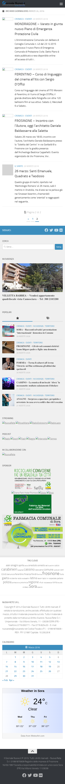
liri (48, 578)
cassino (29, 569)
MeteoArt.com (37, 736)
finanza (27, 574)
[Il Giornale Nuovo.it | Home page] (18, 3)
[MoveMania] (22, 423)
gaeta (5, 578)
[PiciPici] (32, 489)
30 (24, 676)
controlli (57, 570)
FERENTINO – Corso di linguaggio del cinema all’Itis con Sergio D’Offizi (38, 79)
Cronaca (19, 19)
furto (62, 574)
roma (54, 582)
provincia (24, 582)
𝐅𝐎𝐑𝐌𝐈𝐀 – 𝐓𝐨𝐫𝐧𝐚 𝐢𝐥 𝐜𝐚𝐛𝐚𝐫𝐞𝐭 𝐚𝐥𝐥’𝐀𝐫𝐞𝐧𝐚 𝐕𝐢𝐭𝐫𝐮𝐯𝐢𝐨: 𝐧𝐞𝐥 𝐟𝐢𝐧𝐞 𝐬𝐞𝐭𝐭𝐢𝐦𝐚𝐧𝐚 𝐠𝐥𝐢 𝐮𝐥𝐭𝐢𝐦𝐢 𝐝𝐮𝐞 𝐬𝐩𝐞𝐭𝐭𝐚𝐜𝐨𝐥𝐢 (36, 365)
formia (39, 574)
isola (19, 578)
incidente (13, 578)
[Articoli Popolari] (17, 318)
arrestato (32, 565)
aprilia (21, 565)
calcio (56, 565)
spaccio (39, 587)
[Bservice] (32, 548)
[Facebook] (46, 230)
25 (41, 671)
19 (50, 666)
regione (33, 582)
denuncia (11, 574)
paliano (60, 578)
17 (32, 666)
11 (41, 662)
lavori (39, 578)
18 (41, 666)
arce (26, 566)
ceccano (39, 569)
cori (62, 569)
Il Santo (19, 166)
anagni (14, 565)
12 (50, 662)
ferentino (19, 574)
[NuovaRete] (8, 423)
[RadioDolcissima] (39, 423)
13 (58, 662)
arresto (41, 565)
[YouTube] (56, 230)
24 (32, 671)
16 (24, 666)
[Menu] (61, 4)
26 (50, 671)
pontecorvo (16, 582)
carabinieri (9, 569)
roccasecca (48, 582)
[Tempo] (52, 438)
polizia (7, 582)
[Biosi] (50, 492)
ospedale (53, 578)
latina (33, 578)
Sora (33, 586)
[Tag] (47, 318)
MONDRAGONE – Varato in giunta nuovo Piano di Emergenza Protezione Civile (39, 29)
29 (15, 676)
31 (32, 676)
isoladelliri (26, 578)
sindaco (25, 587)
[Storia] (41, 438)
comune (48, 569)
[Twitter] (51, 230)
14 (6, 666)
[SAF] (32, 512)
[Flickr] (61, 230)
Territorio (49, 326)
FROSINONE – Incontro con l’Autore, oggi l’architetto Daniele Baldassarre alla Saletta (38, 126)
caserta (20, 570)
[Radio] (6, 438)
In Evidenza (38, 326)
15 (15, 666)
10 (32, 662)
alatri (8, 565)
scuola (60, 583)
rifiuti (41, 582)
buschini (51, 566)
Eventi (28, 19)
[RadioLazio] (54, 423)
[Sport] (14, 438)
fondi (33, 574)
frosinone (50, 573)
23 (24, 671)
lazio (44, 578)
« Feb (5, 680)
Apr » (11, 680)
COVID (3, 574)
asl (47, 565)
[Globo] (42, 492)
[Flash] (22, 438)
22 (15, 671)
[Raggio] (30, 438)
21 (6, 671)
